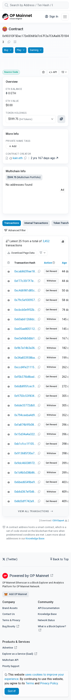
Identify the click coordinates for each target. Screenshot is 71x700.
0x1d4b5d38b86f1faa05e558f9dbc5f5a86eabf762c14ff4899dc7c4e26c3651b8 (25, 472)
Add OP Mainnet (17, 594)
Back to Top (61, 559)
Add (13, 146)
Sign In (53, 16)
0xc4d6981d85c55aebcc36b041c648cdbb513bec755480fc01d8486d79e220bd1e (25, 290)
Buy (6, 50)
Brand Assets (10, 608)
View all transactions (34, 511)
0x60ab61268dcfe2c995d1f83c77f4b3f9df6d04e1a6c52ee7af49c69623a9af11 (25, 319)
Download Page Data (23, 252)
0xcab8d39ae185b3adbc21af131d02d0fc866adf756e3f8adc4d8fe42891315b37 (25, 271)
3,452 (46, 241)
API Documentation (49, 608)
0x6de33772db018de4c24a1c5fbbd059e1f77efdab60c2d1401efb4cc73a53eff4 (25, 405)
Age (64, 262)
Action (48, 262)
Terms (5, 620)
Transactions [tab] (11, 222)
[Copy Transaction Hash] (39, 271)
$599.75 (20, 119)
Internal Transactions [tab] (36, 222)
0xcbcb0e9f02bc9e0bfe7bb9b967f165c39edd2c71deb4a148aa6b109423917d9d (25, 310)
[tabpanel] (35, 376)
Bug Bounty (8, 626)
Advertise (8, 647)
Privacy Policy (49, 683)
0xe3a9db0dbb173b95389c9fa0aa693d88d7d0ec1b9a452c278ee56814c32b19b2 (25, 338)
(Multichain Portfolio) (24, 177)
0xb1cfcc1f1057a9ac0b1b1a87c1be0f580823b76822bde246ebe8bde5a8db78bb (25, 444)
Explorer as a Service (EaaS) (18, 653)
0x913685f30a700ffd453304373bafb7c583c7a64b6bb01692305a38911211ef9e (25, 453)
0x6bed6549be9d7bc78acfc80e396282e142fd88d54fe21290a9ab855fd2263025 (25, 482)
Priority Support (10, 666)
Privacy (16, 620)
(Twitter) (11, 559)
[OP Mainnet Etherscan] (17, 17)
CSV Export (58, 520)
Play (19, 50)
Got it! (12, 691)
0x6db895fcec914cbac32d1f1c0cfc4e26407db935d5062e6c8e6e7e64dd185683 (25, 386)
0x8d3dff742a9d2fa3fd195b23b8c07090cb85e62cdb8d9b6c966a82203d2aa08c (25, 501)
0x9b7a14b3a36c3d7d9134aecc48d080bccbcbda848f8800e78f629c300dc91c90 (25, 348)
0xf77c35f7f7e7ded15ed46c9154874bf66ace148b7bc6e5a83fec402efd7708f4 (25, 281)
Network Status (46, 620)
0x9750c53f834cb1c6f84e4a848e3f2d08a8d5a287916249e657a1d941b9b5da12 (25, 396)
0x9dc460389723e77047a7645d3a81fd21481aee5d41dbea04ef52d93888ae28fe (25, 463)
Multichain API (10, 659)
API (55, 72)
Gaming (34, 50)
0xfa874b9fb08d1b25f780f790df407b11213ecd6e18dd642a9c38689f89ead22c (25, 424)
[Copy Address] (9, 42)
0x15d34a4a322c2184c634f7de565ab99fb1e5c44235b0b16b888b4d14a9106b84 (25, 434)
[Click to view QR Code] (15, 42)
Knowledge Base (35, 538)
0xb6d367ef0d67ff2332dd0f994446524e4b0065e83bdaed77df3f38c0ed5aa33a (25, 491)
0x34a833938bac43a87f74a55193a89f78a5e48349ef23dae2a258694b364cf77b (25, 357)
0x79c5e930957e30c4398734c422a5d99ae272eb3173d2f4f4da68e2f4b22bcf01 (25, 300)
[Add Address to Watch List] (43, 72)
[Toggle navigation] (65, 16)
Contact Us (8, 614)
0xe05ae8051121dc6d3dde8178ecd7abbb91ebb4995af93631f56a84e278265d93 (25, 329)
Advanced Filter (17, 230)
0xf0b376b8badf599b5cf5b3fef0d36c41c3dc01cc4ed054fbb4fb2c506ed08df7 (25, 377)
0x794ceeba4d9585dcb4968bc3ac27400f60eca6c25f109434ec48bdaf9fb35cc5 (25, 415)
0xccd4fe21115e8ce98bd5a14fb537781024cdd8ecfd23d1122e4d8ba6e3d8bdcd (25, 367)
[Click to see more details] (61, 119)
